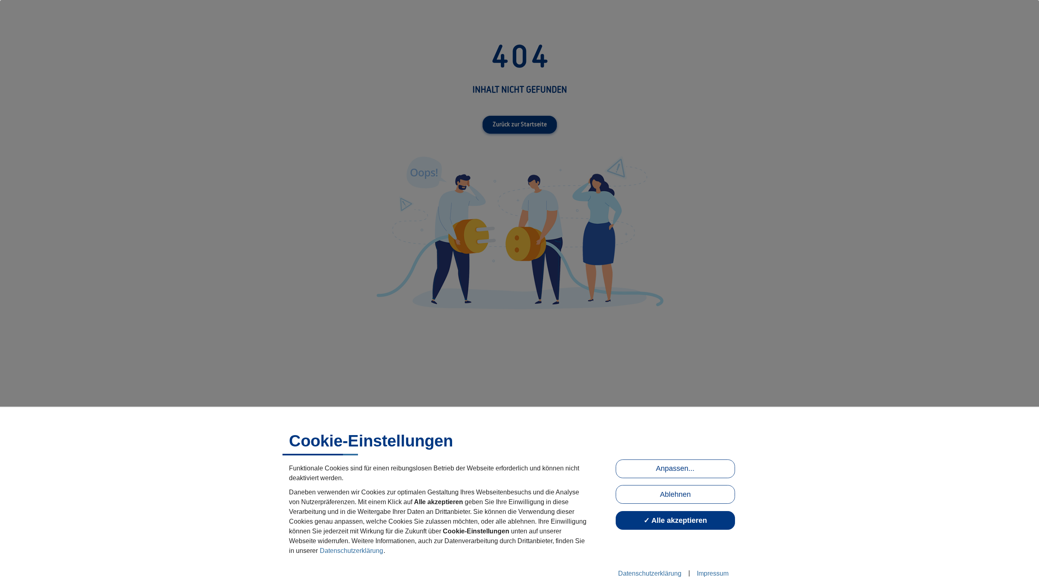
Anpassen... (675, 468)
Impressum (713, 573)
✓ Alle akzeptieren (675, 520)
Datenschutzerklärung (351, 550)
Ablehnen (675, 494)
